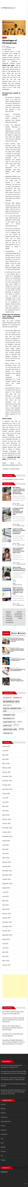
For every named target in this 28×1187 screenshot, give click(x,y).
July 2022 (5, 943)
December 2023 (7, 870)
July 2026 (5, 750)
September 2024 (7, 836)
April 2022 (5, 956)
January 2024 (6, 866)
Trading (8, 733)
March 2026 (5, 763)
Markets (16, 724)
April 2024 (5, 853)
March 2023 (5, 909)
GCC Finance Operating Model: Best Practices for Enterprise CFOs (13, 1012)
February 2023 (6, 913)
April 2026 (5, 759)
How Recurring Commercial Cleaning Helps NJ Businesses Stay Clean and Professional (13, 1019)
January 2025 (6, 823)
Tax (21, 729)
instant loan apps (8, 65)
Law (19, 721)
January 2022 (6, 965)
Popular (7, 633)
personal (10, 457)
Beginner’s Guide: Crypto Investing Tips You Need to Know (17, 650)
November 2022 (7, 926)
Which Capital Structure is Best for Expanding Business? (19, 569)
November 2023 (7, 875)
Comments (22, 633)
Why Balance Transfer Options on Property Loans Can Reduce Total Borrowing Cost (19, 490)
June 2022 (5, 948)
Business (11, 701)
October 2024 (6, 832)
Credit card (7, 705)
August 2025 (6, 793)
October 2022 (6, 930)
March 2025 (5, 815)
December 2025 (7, 776)
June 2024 (5, 845)
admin (7, 46)
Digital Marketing (12, 709)
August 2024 (6, 840)
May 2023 (5, 900)
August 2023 (6, 888)
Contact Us (4, 1171)
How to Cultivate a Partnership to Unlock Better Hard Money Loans (18, 550)
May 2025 (5, 806)
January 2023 (6, 918)
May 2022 (5, 952)
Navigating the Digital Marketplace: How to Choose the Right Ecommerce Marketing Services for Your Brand (13, 1042)
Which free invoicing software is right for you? (17, 680)
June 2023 (5, 896)
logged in (11, 479)
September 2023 (7, 883)
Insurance (8, 718)
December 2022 (7, 922)
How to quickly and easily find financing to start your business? (17, 640)
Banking (17, 697)
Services (10, 729)
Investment (9, 722)
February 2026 (6, 768)
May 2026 (5, 755)
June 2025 (5, 802)
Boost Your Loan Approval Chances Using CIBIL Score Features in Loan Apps (18, 591)
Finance (9, 715)
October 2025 (6, 785)
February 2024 (6, 862)
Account (7, 697)
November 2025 (7, 780)
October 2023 (6, 879)
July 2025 (5, 798)
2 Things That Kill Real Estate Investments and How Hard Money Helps (18, 511)
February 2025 (6, 819)
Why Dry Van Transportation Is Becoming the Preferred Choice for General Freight (12, 1027)
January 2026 (6, 772)
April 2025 (5, 810)
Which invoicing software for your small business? (17, 670)
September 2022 (7, 935)
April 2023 (5, 905)
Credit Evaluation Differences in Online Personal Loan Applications (19, 531)
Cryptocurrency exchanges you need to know (17, 659)
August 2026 (6, 746)
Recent (15, 633)
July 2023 (5, 892)
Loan (7, 726)
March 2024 (5, 858)
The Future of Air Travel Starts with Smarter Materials (12, 1035)
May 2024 (5, 849)
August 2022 (6, 939)
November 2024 (7, 828)
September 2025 (7, 789)
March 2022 (5, 960)
